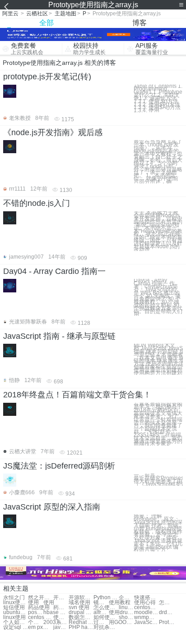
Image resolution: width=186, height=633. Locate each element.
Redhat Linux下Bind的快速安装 (81, 622)
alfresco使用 (101, 612)
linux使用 (14, 617)
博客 (139, 23)
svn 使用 (79, 607)
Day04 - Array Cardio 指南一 (54, 271)
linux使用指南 (15, 602)
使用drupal (121, 612)
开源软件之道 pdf (81, 597)
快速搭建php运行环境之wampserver (146, 597)
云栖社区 (37, 13)
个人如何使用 (15, 622)
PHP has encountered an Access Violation (81, 627)
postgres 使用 (35, 612)
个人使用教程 (35, 622)
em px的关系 (40, 627)
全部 (46, 23)
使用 (33, 602)
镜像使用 (101, 602)
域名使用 (79, 602)
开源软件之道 (61, 597)
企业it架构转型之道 (126, 597)
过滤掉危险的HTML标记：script (101, 622)
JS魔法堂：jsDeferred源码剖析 (59, 465)
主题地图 (65, 13)
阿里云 (10, 13)
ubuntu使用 (15, 612)
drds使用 (166, 612)
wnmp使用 (146, 617)
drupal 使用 (81, 612)
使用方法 (61, 617)
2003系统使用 (55, 622)
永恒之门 (14, 597)
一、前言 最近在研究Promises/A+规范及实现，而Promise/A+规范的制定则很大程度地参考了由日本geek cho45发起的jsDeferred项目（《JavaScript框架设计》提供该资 (158, 480)
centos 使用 (40, 617)
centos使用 (146, 607)
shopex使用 (126, 617)
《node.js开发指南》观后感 (52, 132)
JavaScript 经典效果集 (146, 622)
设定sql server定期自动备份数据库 (15, 627)
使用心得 (145, 602)
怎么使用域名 (105, 607)
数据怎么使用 (81, 617)
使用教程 (119, 602)
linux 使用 (126, 607)
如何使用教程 (105, 617)
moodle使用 (146, 612)
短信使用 (14, 607)
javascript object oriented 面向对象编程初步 (61, 627)
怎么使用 (166, 602)
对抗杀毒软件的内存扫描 (105, 627)
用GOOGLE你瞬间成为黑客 (121, 622)
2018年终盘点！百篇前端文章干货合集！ (77, 394)
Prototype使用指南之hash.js (166, 622)
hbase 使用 (55, 612)
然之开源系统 (40, 597)
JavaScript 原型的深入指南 (51, 506)
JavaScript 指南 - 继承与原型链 (59, 336)
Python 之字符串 (105, 597)
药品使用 (39, 607)
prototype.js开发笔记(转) (47, 76)
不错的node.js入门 (36, 203)
